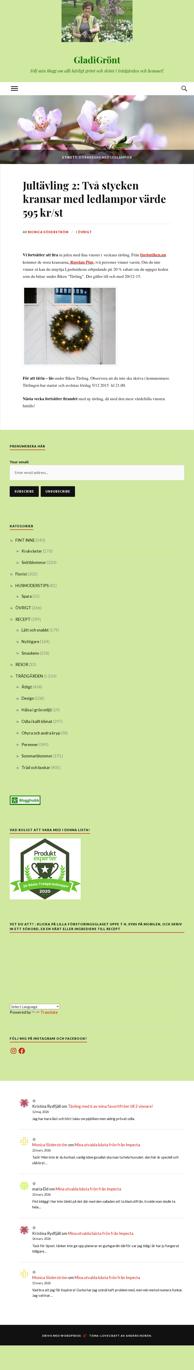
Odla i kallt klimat (37, 721)
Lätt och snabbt (35, 629)
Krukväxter (32, 551)
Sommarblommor (37, 755)
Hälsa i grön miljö (37, 709)
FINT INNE (25, 540)
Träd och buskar (36, 767)
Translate (49, 1012)
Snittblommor (34, 562)
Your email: (19, 462)
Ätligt (27, 686)
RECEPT (23, 619)
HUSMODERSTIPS (32, 585)
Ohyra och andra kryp (41, 732)
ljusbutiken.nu (153, 255)
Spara (27, 596)
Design (28, 698)
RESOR (21, 664)
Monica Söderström (48, 232)
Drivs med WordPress (61, 1335)
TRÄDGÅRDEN (29, 676)
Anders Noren (138, 1335)
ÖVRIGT (85, 232)
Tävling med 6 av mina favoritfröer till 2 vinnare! (110, 1106)
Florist (21, 573)
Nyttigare (30, 641)
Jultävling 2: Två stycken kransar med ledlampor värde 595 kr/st (94, 198)
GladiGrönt (97, 60)
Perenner (30, 744)
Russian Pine (82, 262)
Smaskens (30, 653)
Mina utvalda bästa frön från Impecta (107, 1144)
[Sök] (179, 88)
